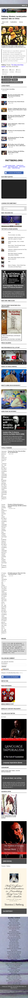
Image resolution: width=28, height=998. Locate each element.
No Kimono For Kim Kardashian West (16, 130)
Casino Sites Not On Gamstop (14, 937)
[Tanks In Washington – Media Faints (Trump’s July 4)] (4, 126)
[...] (22, 296)
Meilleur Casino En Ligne (14, 979)
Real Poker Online (14, 940)
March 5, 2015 (5, 22)
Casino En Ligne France (14, 945)
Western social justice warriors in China (12, 82)
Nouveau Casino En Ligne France (14, 977)
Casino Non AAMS (14, 921)
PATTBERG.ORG (14, 160)
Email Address (4, 663)
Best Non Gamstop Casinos (14, 957)
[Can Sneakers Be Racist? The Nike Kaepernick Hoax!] (4, 140)
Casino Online (14, 959)
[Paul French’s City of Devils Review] (4, 104)
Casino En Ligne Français (14, 974)
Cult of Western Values (19, 77)
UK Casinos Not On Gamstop (14, 924)
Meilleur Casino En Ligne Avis (14, 956)
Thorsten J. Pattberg (5, 866)
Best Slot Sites (14, 950)
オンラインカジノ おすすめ (14, 936)
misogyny (14, 79)
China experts (8, 77)
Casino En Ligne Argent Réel (14, 970)
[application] (14, 357)
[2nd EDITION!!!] (14, 888)
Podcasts (6, 669)
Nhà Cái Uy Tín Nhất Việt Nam (14, 965)
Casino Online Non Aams (14, 928)
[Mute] (22, 363)
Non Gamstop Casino (14, 939)
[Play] (3, 363)
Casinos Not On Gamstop (14, 954)
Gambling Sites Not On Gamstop (14, 948)
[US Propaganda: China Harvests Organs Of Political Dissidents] (14, 283)
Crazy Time (14, 962)
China (2, 23)
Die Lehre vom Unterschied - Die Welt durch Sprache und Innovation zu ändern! (16, 116)
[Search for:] (14, 208)
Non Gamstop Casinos (14, 931)
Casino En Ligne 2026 (14, 971)
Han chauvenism (6, 79)
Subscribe (4, 666)
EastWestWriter (13, 22)
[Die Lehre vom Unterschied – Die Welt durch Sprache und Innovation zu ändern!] (4, 119)
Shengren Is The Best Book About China (10, 672)
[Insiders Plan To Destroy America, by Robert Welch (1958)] (14, 422)
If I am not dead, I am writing (7, 89)
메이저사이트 (14, 973)
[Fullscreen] (25, 363)
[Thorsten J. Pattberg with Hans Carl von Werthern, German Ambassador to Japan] (4, 111)
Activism (21, 22)
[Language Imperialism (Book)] (14, 739)
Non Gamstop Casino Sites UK (14, 953)
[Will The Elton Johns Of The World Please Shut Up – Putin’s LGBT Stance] (4, 147)
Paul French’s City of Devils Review (16, 101)
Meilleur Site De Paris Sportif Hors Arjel (14, 963)
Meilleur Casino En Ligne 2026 (14, 976)
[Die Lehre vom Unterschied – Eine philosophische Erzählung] (4, 97)
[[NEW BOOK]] (14, 840)
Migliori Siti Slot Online (14, 925)
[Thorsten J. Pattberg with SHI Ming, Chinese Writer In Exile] (4, 153)
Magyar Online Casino (14, 919)
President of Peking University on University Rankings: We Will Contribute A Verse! (17, 505)
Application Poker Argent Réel (14, 982)
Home (9, 232)
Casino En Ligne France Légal (14, 983)
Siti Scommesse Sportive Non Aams (14, 980)
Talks (9, 261)
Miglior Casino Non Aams (14, 922)
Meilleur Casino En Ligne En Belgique (14, 960)
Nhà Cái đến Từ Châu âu (14, 967)
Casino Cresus (14, 968)
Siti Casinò (14, 930)
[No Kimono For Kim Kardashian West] (4, 133)
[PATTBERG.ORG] (14, 10)
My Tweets (3, 716)
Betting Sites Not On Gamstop (14, 933)
